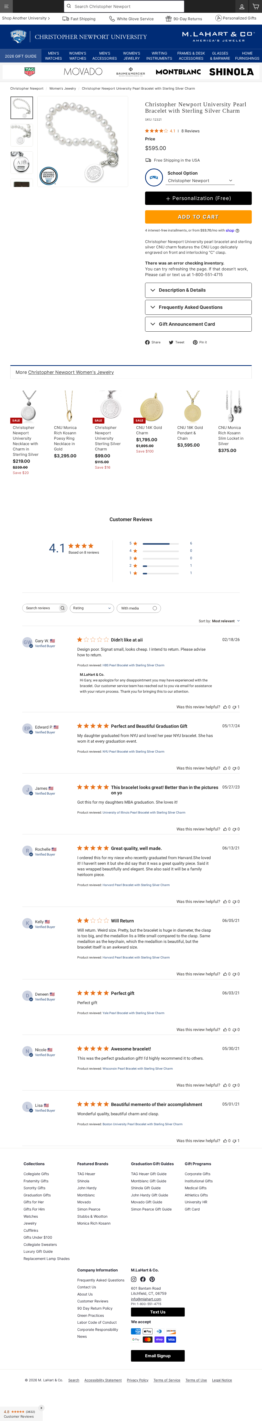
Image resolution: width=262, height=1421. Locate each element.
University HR (196, 1202)
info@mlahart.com (146, 1299)
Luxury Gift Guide (38, 1251)
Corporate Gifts (197, 1174)
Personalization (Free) (201, 198)
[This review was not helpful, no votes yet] (234, 768)
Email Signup (158, 1355)
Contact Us (86, 1287)
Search (73, 1380)
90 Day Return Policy (95, 1308)
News (82, 1336)
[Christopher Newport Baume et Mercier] (131, 72)
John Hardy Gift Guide (149, 1195)
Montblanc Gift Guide (148, 1181)
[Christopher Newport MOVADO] (83, 73)
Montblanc (86, 1195)
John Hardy (87, 1188)
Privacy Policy (137, 1380)
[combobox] (124, 6)
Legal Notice (222, 1380)
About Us (85, 1294)
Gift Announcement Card (187, 324)
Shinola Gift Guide (146, 1188)
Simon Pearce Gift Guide (151, 1209)
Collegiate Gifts (36, 1174)
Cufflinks (31, 1230)
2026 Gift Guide (21, 56)
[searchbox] (40, 608)
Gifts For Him (34, 1209)
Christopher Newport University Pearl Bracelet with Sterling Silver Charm (138, 88)
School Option (183, 173)
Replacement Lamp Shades (47, 1258)
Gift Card (192, 1209)
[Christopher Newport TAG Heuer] (29, 72)
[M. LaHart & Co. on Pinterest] (152, 1279)
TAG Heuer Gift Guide (149, 1174)
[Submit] (69, 6)
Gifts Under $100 (38, 1237)
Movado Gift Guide (146, 1202)
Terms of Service (167, 1380)
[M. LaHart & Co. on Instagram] (133, 1279)
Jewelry (30, 1223)
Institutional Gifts (199, 1181)
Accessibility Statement (103, 1380)
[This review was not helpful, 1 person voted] (234, 706)
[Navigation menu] (6, 6)
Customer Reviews (92, 1301)
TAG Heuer (86, 1174)
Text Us (158, 1311)
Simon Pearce (88, 1209)
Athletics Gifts (196, 1195)
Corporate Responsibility (97, 1329)
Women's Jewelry (62, 88)
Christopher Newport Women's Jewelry (71, 372)
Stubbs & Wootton (92, 1216)
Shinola (83, 1181)
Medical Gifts (195, 1188)
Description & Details (182, 290)
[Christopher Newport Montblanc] (178, 72)
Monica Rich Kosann (94, 1223)
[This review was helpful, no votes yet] (225, 706)
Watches (31, 1216)
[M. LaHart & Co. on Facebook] (143, 1279)
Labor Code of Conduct (97, 1322)
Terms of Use (196, 1380)
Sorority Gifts (34, 1188)
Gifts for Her (34, 1202)
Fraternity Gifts (36, 1181)
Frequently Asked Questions (191, 307)
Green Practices (90, 1315)
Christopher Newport (26, 88)
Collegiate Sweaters (40, 1244)
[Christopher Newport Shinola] (231, 72)
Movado (84, 1202)
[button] (53, 55)
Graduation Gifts (37, 1195)
